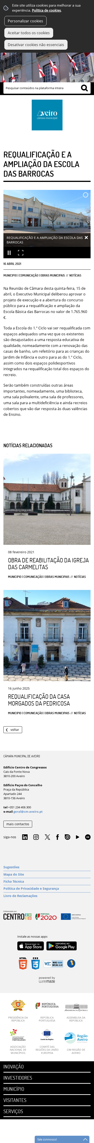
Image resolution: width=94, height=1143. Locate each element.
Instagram (36, 837)
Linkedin (25, 837)
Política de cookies (46, 10)
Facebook (57, 837)
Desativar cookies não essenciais (36, 44)
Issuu (67, 837)
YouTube (77, 838)
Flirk (88, 837)
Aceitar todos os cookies (29, 32)
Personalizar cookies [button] (25, 20)
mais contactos (17, 824)
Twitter (47, 837)
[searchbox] (47, 88)
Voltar (14, 729)
